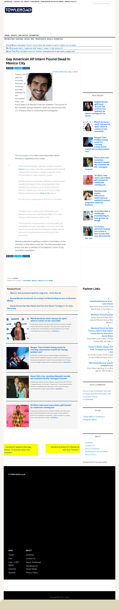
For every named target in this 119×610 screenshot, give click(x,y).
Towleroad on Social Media (96, 451)
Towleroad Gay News (60, 10)
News (15, 278)
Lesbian (54, 247)
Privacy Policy (90, 455)
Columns (12, 569)
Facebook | (100, 417)
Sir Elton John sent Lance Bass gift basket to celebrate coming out (50, 406)
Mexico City (45, 193)
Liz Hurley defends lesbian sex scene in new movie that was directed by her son (98, 232)
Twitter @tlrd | (89, 417)
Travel (11, 555)
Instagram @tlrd (89, 420)
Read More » (56, 331)
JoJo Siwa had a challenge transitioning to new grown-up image (102, 216)
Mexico (21, 169)
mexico (35, 281)
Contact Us (89, 446)
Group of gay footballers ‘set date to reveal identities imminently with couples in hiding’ (97, 394)
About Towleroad (92, 449)
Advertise (89, 443)
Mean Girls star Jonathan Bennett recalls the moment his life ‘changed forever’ (50, 377)
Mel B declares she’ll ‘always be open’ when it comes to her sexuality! (34, 48)
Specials (12, 573)
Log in (67, 597)
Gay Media (27, 281)
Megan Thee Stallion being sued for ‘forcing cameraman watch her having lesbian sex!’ (40, 51)
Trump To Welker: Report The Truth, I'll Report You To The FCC (100, 349)
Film (10, 558)
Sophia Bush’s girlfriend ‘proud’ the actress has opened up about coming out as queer (41, 45)
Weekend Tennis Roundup (102, 315)
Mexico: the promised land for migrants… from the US (35, 293)
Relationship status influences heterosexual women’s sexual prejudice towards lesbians (97, 198)
